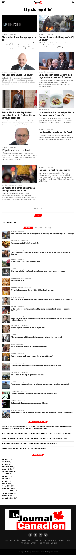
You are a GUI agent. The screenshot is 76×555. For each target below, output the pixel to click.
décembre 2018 (7, 491)
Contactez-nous (44, 543)
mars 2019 (5, 484)
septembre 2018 (7, 498)
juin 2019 (5, 479)
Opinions (61, 540)
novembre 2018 (7, 493)
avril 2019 (5, 481)
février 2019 (6, 486)
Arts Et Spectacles (40, 540)
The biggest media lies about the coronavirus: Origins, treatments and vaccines (29, 443)
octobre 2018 (6, 496)
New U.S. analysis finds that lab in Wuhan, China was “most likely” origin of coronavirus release (34, 438)
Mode (29, 540)
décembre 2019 (7, 467)
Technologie (25, 543)
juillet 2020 (5, 459)
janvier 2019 (6, 488)
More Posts (38, 208)
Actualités (8, 540)
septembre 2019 (7, 471)
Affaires (33, 543)
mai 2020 (5, 462)
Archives (54, 543)
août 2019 (5, 474)
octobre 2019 (6, 469)
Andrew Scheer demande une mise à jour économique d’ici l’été (24, 448)
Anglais (68, 540)
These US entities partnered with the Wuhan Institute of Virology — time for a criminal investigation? (36, 433)
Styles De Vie (52, 540)
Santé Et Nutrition (20, 540)
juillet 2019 (5, 476)
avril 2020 (5, 464)
